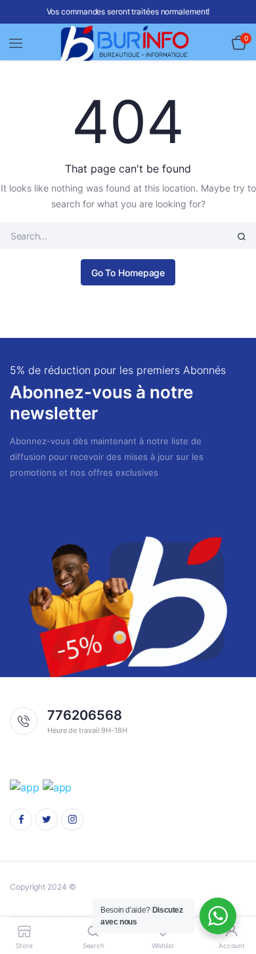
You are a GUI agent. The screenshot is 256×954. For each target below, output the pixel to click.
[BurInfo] (128, 44)
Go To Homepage (128, 272)
